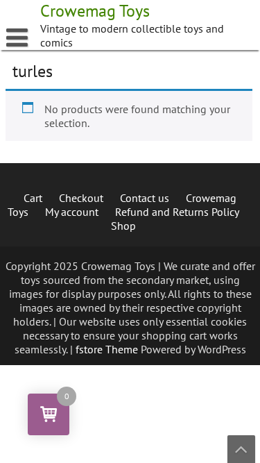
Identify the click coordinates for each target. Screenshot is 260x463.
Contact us (144, 198)
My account (71, 212)
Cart (33, 198)
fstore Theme (108, 349)
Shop (123, 226)
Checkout (81, 198)
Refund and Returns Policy (177, 212)
